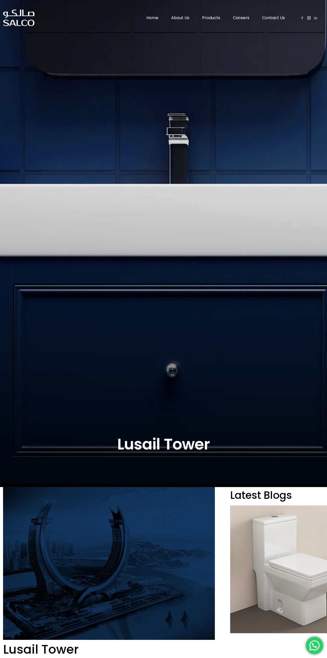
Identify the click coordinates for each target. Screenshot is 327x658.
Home (152, 18)
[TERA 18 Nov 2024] (277, 569)
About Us (180, 18)
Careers (241, 18)
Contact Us (273, 18)
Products (211, 18)
